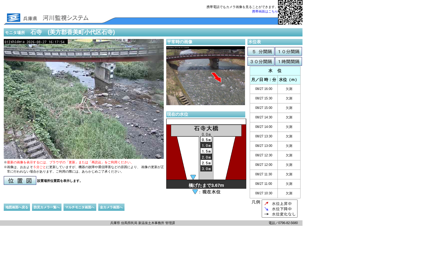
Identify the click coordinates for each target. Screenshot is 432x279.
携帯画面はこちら (265, 11)
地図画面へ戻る (17, 207)
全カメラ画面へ (111, 207)
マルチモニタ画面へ (79, 207)
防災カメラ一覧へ (47, 207)
